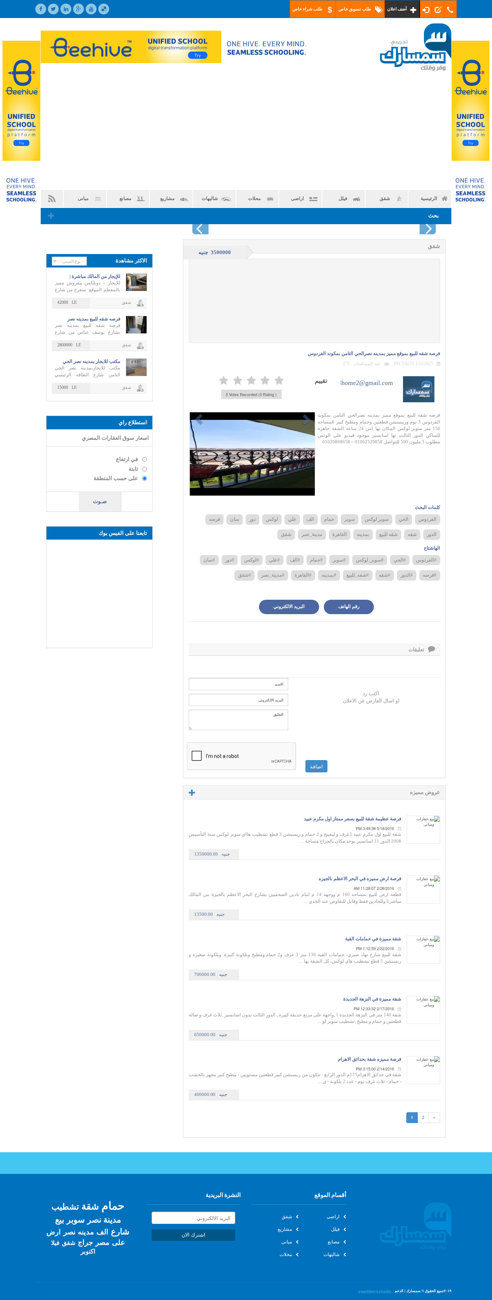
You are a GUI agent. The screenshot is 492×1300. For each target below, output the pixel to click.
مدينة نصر (104, 1219)
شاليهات (210, 198)
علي (292, 519)
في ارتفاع (127, 459)
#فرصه (430, 575)
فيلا (55, 1242)
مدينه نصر (78, 1231)
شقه (412, 534)
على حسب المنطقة (116, 478)
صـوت (100, 501)
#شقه (384, 575)
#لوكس (251, 560)
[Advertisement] (246, 130)
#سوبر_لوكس (370, 560)
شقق (385, 198)
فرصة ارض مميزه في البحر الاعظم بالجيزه (360, 878)
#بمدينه (329, 575)
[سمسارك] (404, 47)
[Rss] (52, 199)
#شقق (244, 575)
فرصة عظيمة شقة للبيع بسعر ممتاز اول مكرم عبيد (352, 818)
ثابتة (133, 469)
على (118, 1242)
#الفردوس (426, 560)
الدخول (426, 9)
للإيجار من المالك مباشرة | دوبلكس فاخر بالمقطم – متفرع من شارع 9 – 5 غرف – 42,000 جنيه (90, 277)
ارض (53, 1231)
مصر (102, 1242)
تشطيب (65, 1206)
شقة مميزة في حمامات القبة (373, 938)
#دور (229, 560)
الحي (403, 519)
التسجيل (438, 9)
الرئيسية (429, 198)
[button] (198, 419)
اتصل (450, 9)
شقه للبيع (388, 534)
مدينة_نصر (311, 534)
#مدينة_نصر (273, 575)
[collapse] (51, 216)
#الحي (400, 560)
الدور (432, 534)
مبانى (83, 198)
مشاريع (167, 198)
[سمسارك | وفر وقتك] (404, 1226)
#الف (295, 560)
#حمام (316, 560)
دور (252, 519)
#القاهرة (303, 575)
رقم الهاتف (348, 606)
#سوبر (339, 560)
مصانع (125, 198)
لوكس (272, 519)
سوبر (349, 519)
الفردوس (428, 519)
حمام (329, 519)
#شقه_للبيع (357, 575)
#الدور (407, 575)
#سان (209, 560)
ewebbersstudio (374, 1291)
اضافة (316, 766)
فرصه (214, 519)
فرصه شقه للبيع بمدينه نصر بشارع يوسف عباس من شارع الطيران (91, 319)
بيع (59, 1219)
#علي (274, 560)
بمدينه (363, 534)
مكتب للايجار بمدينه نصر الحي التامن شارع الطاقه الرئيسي (91, 362)
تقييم (321, 380)
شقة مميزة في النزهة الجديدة (372, 999)
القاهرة (339, 534)
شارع (120, 1231)
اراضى (297, 198)
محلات (254, 198)
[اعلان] (21, 131)
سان (234, 519)
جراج (85, 1242)
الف (310, 519)
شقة (90, 1205)
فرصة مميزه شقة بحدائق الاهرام (369, 1059)
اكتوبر (88, 1251)
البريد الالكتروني (289, 606)
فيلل (343, 198)
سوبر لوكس (377, 519)
